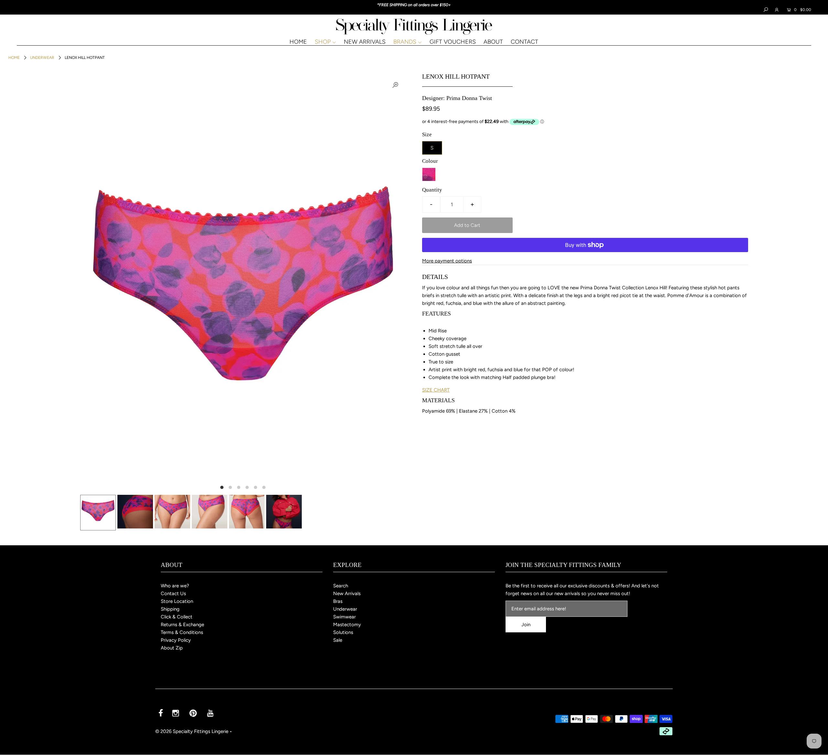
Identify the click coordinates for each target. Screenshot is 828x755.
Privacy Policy (176, 640)
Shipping (170, 609)
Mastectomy (347, 624)
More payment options (447, 261)
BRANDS (404, 41)
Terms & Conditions (182, 632)
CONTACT (524, 41)
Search (340, 586)
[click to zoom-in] (395, 85)
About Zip (172, 648)
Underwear (42, 57)
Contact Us (173, 593)
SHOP (323, 41)
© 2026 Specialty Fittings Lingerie (191, 731)
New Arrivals (347, 593)
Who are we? (175, 586)
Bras (338, 601)
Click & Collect (176, 617)
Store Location (177, 601)
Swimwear (344, 617)
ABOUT (493, 41)
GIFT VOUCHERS (453, 41)
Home (14, 57)
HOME (298, 41)
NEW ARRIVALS (365, 41)
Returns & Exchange (182, 624)
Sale (337, 640)
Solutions (343, 632)
